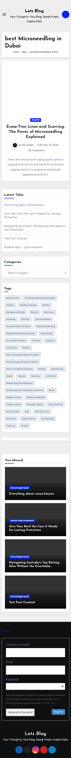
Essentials (47, 333)
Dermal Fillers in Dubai (18, 326)
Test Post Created (15, 238)
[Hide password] (62, 686)
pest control (56, 404)
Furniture (11, 347)
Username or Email (23, 644)
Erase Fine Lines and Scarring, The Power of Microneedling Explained (35, 132)
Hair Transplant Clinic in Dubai (22, 355)
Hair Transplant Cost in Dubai (22, 362)
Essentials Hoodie (16, 340)
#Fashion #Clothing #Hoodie (40, 298)
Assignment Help (15, 312)
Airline (46, 305)
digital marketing (45, 326)
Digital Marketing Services (20, 333)
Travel (24, 426)
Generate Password (20, 712)
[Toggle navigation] (4, 14)
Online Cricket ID (36, 397)
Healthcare (57, 369)
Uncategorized (19, 487)
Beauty (34, 312)
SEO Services (42, 411)
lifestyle (51, 376)
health (41, 369)
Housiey (35, 376)
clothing (11, 319)
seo (27, 411)
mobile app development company (24, 390)
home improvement (22, 520)
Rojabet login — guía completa (23, 247)
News (52, 390)
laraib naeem (25, 145)
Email (15, 662)
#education (12, 298)
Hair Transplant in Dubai (19, 369)
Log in (5, 630)
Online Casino (13, 397)
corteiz (25, 319)
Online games (13, 404)
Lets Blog (34, 11)
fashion (36, 340)
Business (49, 312)
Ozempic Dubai (35, 404)
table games (29, 418)
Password (18, 679)
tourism (10, 426)
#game (10, 305)
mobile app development (19, 383)
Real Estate (12, 411)
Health (36, 120)
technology (47, 418)
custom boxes (43, 319)
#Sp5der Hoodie (28, 305)
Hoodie (22, 376)
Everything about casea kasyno (24, 205)
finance (50, 340)
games (26, 347)
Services (11, 418)
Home (9, 376)
